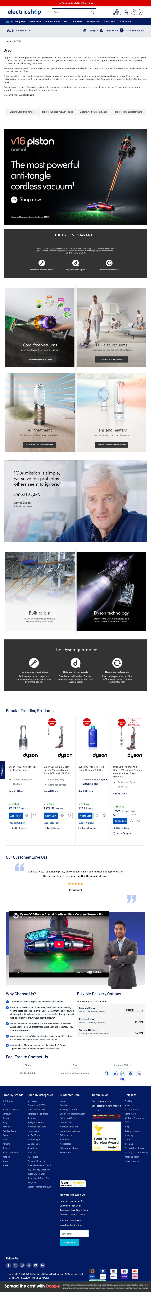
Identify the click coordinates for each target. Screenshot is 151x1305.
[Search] (92, 12)
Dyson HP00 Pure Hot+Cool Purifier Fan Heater (23, 768)
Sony (5, 1122)
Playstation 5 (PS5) (36, 1105)
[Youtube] (122, 1078)
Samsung (7, 1113)
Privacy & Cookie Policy (136, 1152)
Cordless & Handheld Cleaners (37, 1115)
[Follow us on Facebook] (8, 1266)
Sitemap (128, 1143)
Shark (5, 1165)
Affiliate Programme (134, 1118)
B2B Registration (68, 1109)
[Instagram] (122, 1073)
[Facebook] (107, 1073)
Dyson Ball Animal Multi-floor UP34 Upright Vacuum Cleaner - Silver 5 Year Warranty (127, 771)
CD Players (32, 1156)
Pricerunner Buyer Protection (69, 1150)
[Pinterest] (130, 1073)
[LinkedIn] (138, 1073)
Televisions (35, 21)
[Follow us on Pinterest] (29, 1266)
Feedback (64, 1139)
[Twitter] (115, 1073)
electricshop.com (55, 1274)
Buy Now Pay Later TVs (38, 1169)
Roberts (6, 1148)
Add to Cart (15, 815)
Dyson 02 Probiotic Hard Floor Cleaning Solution (91, 768)
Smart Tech (110, 21)
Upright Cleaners (35, 1122)
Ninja (5, 1161)
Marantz (7, 1126)
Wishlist (128, 1101)
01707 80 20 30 (28, 1072)
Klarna (127, 1139)
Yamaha (6, 1143)
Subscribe (69, 1242)
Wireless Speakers (36, 1126)
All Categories (17, 21)
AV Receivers (33, 1143)
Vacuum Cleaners (36, 1161)
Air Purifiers (33, 1135)
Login (62, 1101)
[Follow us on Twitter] (15, 1266)
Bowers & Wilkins (11, 1109)
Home (8, 41)
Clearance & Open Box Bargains (38, 1180)
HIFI (66, 21)
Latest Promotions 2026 (39, 1186)
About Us (128, 1105)
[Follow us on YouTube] (35, 1266)
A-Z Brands (8, 1101)
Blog (126, 1126)
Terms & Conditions (134, 1148)
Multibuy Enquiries (69, 1126)
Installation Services (70, 1131)
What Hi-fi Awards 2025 (39, 1165)
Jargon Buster (131, 1156)
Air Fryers (32, 1101)
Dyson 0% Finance (36, 1173)
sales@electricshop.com (58, 1014)
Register (64, 1105)
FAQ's (127, 1122)
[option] (75, 881)
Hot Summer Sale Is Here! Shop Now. (75, 3)
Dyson (5, 1135)
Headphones (93, 21)
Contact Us (130, 1113)
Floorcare (125, 21)
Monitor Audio (9, 1131)
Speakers (77, 21)
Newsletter (65, 1143)
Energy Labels (131, 1161)
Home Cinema (52, 21)
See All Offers (16, 790)
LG (4, 1105)
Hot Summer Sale (135, 30)
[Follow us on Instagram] (22, 1266)
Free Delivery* (23, 30)
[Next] (145, 780)
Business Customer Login (72, 1113)
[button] (34, 816)
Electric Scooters (36, 1109)
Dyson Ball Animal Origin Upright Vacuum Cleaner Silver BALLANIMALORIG (57, 770)
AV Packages (33, 1139)
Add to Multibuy (17, 822)
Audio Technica (10, 1152)
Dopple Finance (132, 1131)
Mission (6, 1156)
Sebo (5, 1139)
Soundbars (32, 1148)
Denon (6, 1118)
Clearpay (93, 30)
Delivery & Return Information (68, 1120)
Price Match (112, 30)
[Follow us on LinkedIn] (42, 1266)
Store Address (131, 1109)
